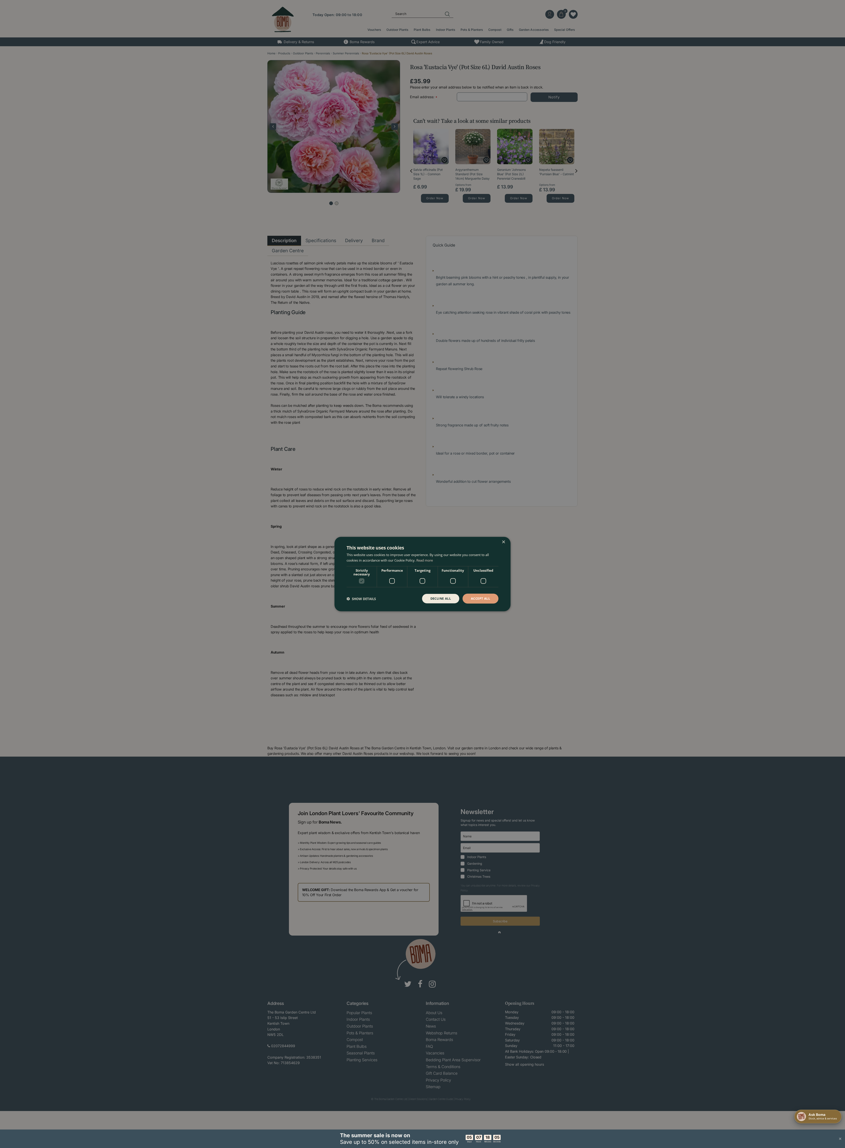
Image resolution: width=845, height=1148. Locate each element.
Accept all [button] (480, 598)
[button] (361, 598)
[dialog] (422, 574)
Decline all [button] (440, 598)
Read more (424, 560)
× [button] (503, 542)
